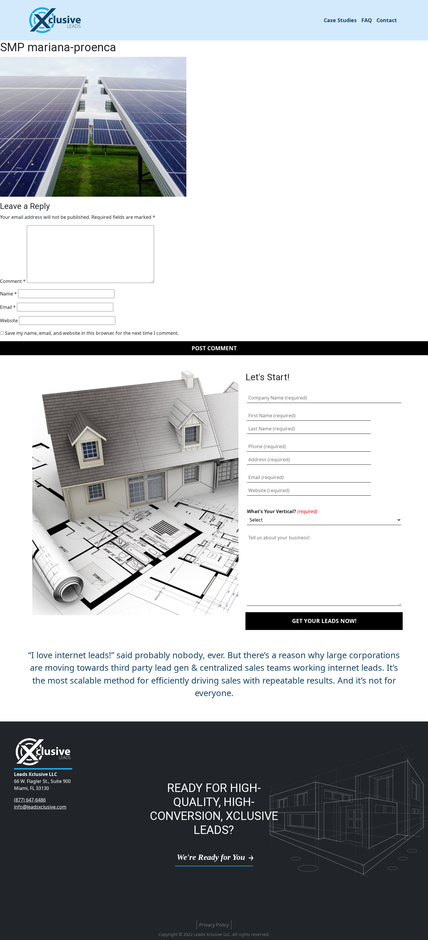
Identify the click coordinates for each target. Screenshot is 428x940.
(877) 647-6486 (30, 800)
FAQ (366, 20)
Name (8, 294)
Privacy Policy (214, 925)
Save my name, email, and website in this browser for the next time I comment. (92, 333)
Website (9, 320)
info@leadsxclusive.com (40, 807)
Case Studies (340, 20)
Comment (13, 281)
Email (8, 307)
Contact (386, 20)
